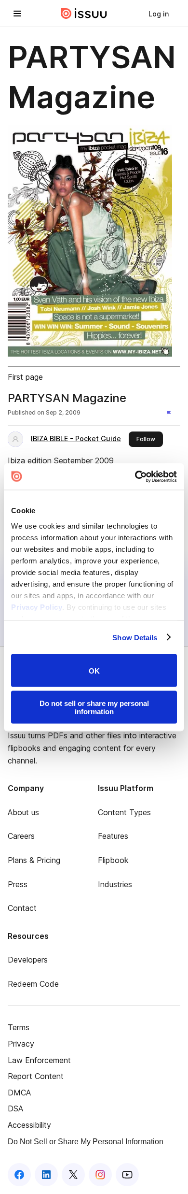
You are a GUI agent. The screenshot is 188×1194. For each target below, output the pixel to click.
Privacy (21, 1044)
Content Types (124, 812)
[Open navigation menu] (17, 13)
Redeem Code (33, 984)
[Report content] (170, 413)
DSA (15, 1108)
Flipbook (113, 860)
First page (25, 377)
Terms (18, 1027)
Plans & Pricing (34, 860)
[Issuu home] (84, 13)
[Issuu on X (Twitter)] (73, 1174)
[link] (158, 13)
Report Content (36, 1076)
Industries (115, 884)
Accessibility (29, 1125)
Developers (28, 959)
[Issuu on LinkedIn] (46, 1174)
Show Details (134, 637)
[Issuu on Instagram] (100, 1174)
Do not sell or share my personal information (94, 707)
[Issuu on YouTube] (127, 1174)
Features (113, 836)
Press (17, 884)
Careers (21, 836)
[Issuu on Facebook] (19, 1174)
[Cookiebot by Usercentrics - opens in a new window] (135, 476)
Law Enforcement (39, 1060)
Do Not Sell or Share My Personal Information (85, 1141)
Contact (22, 908)
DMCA (19, 1092)
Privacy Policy (36, 607)
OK (94, 670)
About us (23, 812)
